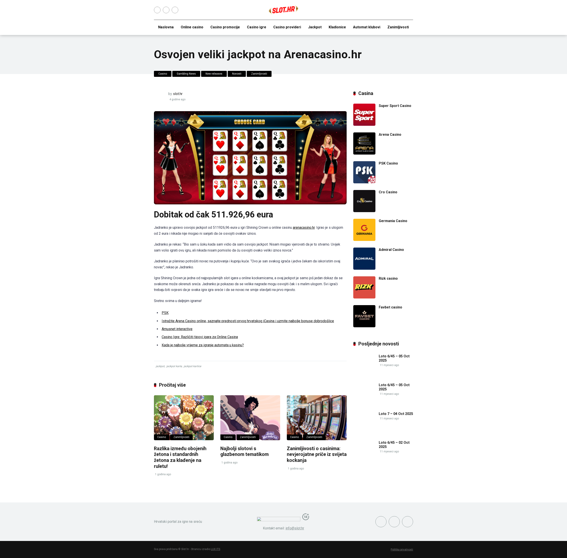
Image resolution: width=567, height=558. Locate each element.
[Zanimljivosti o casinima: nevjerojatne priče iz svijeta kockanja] (317, 417)
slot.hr (178, 94)
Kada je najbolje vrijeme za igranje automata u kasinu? (203, 345)
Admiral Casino (391, 250)
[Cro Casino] (364, 211)
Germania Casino (393, 221)
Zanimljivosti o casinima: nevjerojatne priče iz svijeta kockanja (317, 454)
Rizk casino (388, 278)
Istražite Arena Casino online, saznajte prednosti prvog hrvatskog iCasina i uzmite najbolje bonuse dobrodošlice (248, 321)
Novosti (236, 73)
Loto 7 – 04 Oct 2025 (396, 414)
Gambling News (186, 73)
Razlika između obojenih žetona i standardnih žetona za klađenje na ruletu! (180, 457)
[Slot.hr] (283, 10)
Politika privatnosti (402, 549)
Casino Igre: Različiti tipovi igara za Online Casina (200, 337)
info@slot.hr (294, 528)
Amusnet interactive (177, 329)
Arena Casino (390, 134)
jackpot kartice (192, 366)
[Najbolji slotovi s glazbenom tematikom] (250, 417)
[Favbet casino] (364, 326)
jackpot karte (174, 366)
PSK (165, 313)
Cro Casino (388, 192)
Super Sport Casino (395, 106)
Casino (162, 73)
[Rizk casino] (364, 297)
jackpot (160, 366)
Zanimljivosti (259, 73)
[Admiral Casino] (364, 268)
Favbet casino (390, 307)
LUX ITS (215, 549)
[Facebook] (157, 10)
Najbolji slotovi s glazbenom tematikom (244, 451)
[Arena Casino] (364, 153)
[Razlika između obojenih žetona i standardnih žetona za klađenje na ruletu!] (184, 417)
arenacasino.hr (304, 227)
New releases (214, 73)
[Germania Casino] (364, 240)
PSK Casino (388, 163)
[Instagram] (166, 10)
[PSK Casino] (364, 182)
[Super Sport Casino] (364, 124)
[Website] (175, 10)
